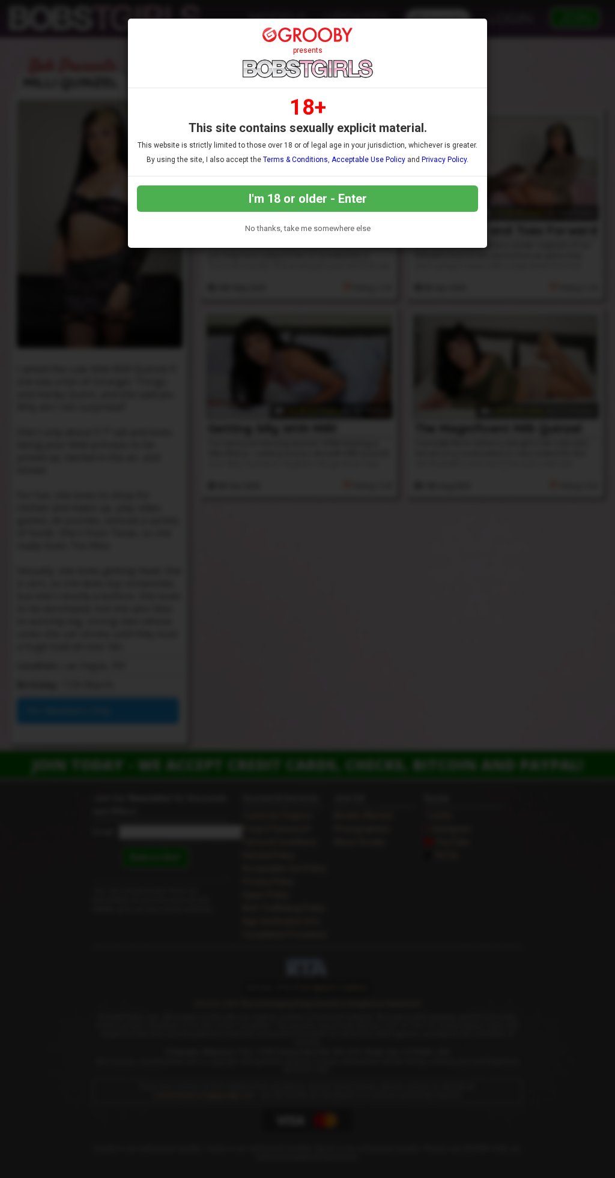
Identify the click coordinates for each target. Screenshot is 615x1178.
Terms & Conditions (295, 159)
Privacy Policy (444, 159)
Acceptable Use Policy (368, 159)
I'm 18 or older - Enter (308, 198)
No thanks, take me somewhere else (308, 228)
